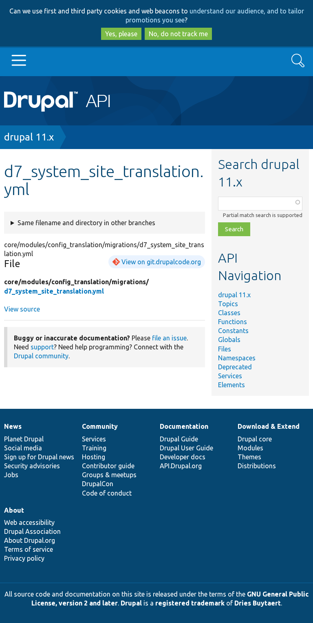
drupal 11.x (29, 137)
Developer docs (182, 457)
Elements (231, 384)
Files (224, 349)
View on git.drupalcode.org (161, 261)
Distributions (257, 465)
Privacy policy (24, 558)
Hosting (93, 457)
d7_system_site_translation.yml (54, 291)
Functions (232, 321)
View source (22, 309)
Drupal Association (32, 531)
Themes (249, 457)
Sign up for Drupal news (39, 457)
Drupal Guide (179, 439)
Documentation (184, 426)
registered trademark (190, 603)
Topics (228, 303)
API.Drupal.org (181, 465)
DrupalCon (97, 483)
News (13, 426)
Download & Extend (269, 426)
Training (94, 448)
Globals (229, 339)
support (42, 347)
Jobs (11, 474)
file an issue (169, 338)
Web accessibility (29, 522)
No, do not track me (178, 33)
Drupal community (41, 356)
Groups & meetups (109, 474)
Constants (233, 330)
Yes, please (121, 33)
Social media (23, 448)
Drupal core (255, 439)
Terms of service (28, 549)
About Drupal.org (29, 540)
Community (100, 426)
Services (230, 376)
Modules (250, 448)
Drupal (131, 603)
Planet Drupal (24, 439)
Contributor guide (108, 465)
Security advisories (32, 465)
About (14, 510)
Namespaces (237, 358)
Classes (229, 312)
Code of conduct (107, 493)
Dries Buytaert (257, 603)
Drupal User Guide (186, 448)
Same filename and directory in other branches (86, 222)
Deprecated (235, 367)
